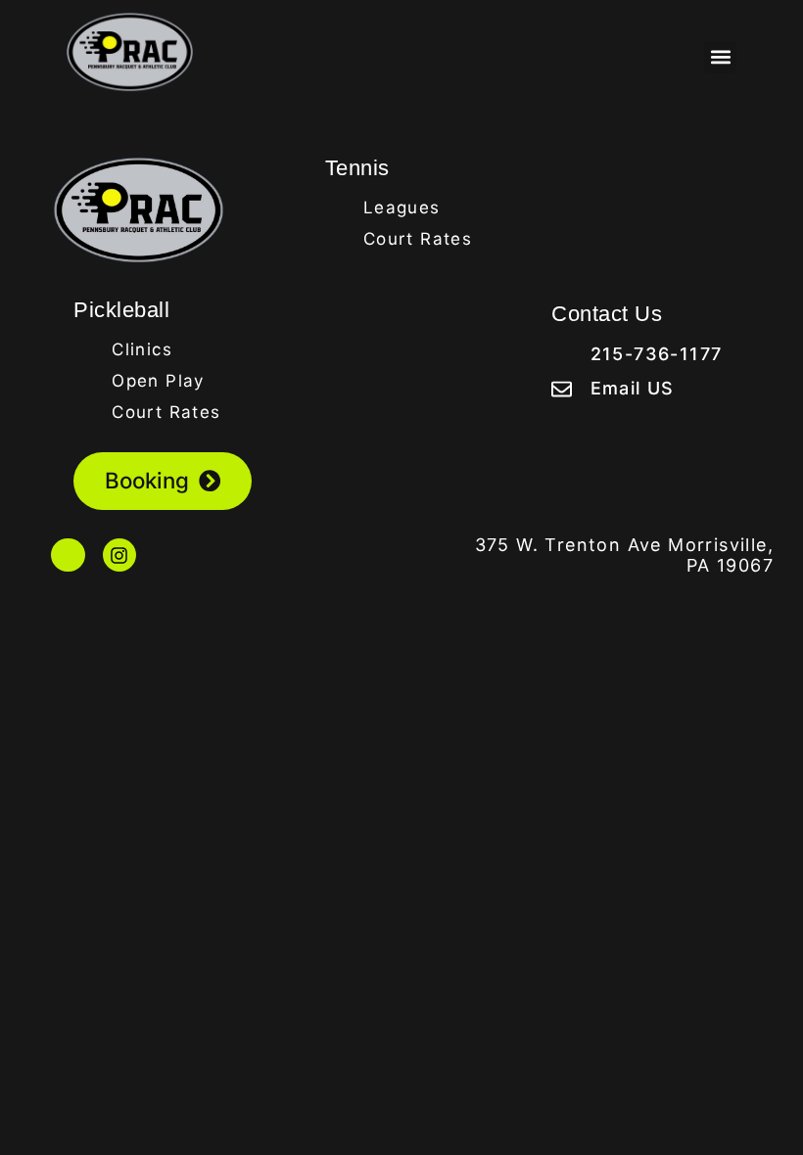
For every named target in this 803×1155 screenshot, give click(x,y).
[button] (720, 57)
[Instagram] (119, 555)
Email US (632, 388)
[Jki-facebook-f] (67, 555)
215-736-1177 (656, 354)
